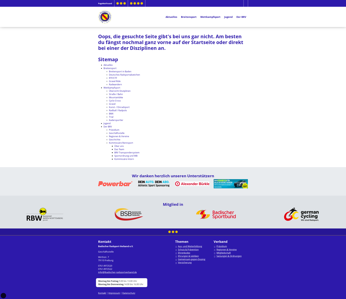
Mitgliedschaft (224, 252)
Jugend (228, 17)
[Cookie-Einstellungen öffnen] (3, 295)
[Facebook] (117, 3)
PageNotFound (105, 3)
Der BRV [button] (241, 17)
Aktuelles (171, 17)
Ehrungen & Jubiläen (188, 256)
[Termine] (135, 3)
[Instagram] (121, 3)
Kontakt (102, 293)
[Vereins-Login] (142, 3)
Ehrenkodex (184, 252)
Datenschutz (128, 293)
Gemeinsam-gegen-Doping (191, 259)
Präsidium (222, 246)
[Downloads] (131, 3)
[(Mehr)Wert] (138, 3)
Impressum (114, 293)
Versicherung (185, 262)
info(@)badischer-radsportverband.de (117, 272)
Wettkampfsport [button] (210, 17)
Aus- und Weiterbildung (190, 246)
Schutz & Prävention (188, 249)
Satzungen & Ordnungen (229, 256)
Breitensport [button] (189, 17)
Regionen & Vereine (227, 249)
